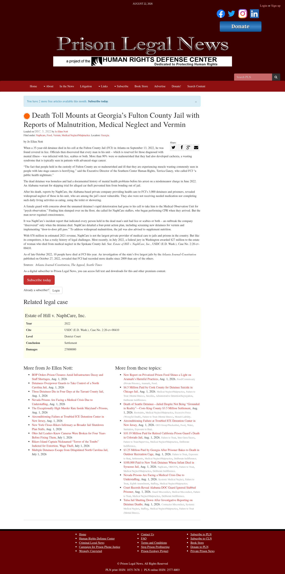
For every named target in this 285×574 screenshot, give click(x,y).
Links (104, 86)
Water (190, 425)
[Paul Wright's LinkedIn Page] (254, 12)
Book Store (141, 86)
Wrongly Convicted (90, 551)
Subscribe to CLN (201, 538)
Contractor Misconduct (172, 504)
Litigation (86, 86)
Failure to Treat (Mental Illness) (157, 416)
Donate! (176, 86)
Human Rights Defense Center (97, 538)
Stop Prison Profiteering (155, 547)
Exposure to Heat (143, 429)
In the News (67, 86)
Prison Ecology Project (154, 551)
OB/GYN (173, 466)
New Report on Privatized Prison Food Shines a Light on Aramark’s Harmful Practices (157, 377)
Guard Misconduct (161, 491)
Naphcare (40, 135)
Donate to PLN (199, 547)
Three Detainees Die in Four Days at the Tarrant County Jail (67, 391)
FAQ (143, 538)
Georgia (105, 135)
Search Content (196, 86)
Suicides (150, 395)
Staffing (154, 483)
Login (263, 6)
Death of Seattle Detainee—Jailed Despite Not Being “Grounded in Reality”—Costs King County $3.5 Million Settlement (161, 406)
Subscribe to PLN (201, 534)
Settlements (137, 458)
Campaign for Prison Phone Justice (99, 547)
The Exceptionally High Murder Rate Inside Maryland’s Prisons (69, 408)
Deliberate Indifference (135, 400)
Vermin (57, 135)
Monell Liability (182, 416)
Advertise (159, 86)
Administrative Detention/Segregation (174, 395)
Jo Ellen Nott (61, 131)
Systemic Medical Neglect (170, 479)
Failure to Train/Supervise (136, 441)
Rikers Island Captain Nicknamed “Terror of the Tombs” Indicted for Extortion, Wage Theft (65, 444)
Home (33, 86)
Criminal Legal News (91, 543)
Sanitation (128, 429)
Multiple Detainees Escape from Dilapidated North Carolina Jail (69, 450)
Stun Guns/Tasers (186, 437)
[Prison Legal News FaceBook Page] (221, 12)
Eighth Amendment (139, 483)
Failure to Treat (168, 437)
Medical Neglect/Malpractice (76, 135)
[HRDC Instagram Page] (242, 12)
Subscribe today (98, 101)
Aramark (145, 383)
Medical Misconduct (182, 491)
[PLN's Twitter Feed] (231, 12)
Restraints (139, 412)
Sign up (275, 6)
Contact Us (147, 534)
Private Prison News (202, 551)
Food (49, 135)
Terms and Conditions (154, 543)
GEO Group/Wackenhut (167, 425)
